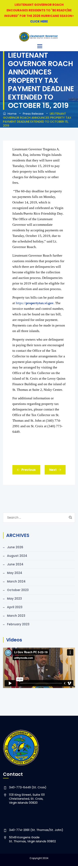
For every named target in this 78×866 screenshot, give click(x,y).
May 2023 (14, 598)
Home (11, 113)
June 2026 (15, 547)
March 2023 (16, 616)
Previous (28, 469)
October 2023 (18, 590)
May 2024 (14, 573)
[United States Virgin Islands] (38, 36)
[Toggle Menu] (40, 46)
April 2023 (14, 607)
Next (53, 469)
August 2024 (17, 556)
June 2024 (15, 564)
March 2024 (16, 581)
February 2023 (18, 624)
